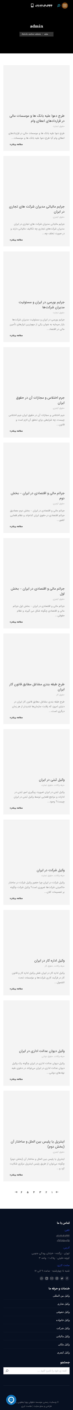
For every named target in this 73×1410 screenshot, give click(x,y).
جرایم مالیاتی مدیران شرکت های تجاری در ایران (37, 209)
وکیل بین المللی (61, 1295)
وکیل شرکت (63, 1328)
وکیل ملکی (64, 1344)
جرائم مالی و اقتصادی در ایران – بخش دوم (38, 496)
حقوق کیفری (59, 217)
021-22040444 (43, 5)
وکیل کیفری (63, 1352)
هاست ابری (26, 1406)
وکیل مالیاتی (63, 1336)
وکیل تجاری (63, 1303)
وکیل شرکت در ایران (51, 870)
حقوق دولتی (47, 1056)
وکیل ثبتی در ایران (52, 779)
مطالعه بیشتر (17, 144)
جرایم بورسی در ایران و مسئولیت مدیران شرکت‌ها (42, 305)
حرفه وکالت (59, 785)
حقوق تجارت (59, 126)
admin (36, 26)
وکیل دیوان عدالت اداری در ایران (42, 1051)
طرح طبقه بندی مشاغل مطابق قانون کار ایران (37, 687)
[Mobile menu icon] (65, 6)
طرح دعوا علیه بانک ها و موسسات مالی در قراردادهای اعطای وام (37, 118)
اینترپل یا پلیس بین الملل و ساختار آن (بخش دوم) (38, 1144)
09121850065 (63, 1240)
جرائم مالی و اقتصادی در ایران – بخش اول (38, 591)
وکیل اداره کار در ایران (49, 960)
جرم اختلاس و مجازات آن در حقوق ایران (40, 400)
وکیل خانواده (63, 1320)
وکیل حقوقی (63, 1311)
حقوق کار (60, 695)
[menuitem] (26, 6)
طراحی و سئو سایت (43, 1406)
